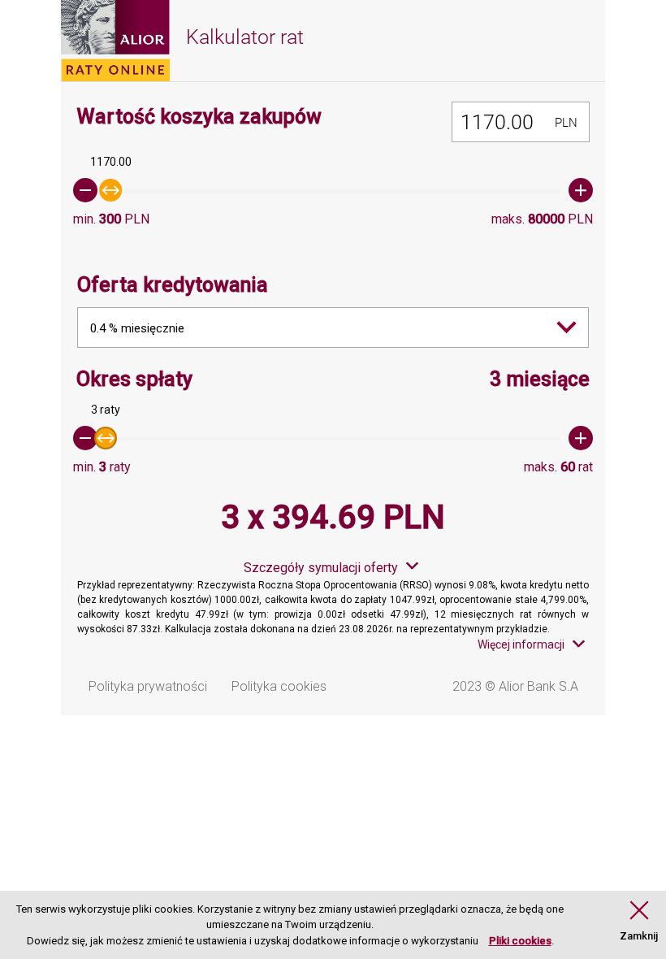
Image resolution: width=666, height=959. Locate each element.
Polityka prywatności (148, 686)
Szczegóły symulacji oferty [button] (321, 567)
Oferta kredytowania (172, 285)
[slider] (333, 190)
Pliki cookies (520, 941)
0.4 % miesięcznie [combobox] (137, 328)
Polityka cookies (279, 686)
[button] (639, 921)
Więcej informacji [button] (521, 644)
